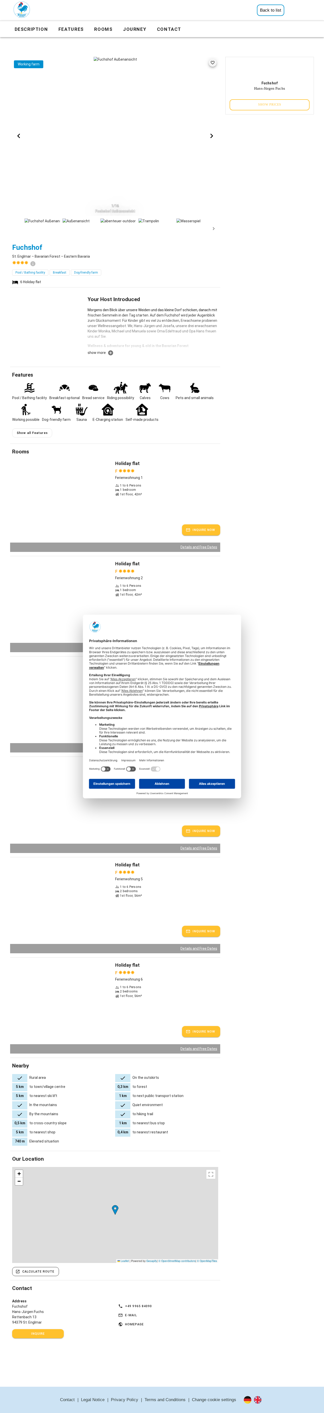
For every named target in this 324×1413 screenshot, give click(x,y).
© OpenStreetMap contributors (176, 1261)
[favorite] (213, 63)
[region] (115, 1215)
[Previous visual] (18, 135)
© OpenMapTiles (207, 1261)
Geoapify (151, 1261)
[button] (115, 1210)
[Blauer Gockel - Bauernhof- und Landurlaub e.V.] (22, 10)
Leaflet (124, 1261)
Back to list (270, 10)
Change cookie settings (214, 1399)
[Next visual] (211, 135)
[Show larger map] (210, 1174)
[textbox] (153, 328)
